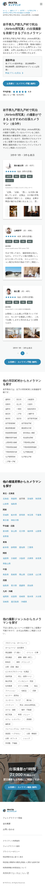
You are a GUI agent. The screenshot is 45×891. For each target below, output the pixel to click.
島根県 (14, 574)
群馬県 (22, 515)
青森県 (14, 498)
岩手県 (22, 10)
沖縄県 (24, 601)
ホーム (5, 10)
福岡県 (6, 596)
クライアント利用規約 (11, 841)
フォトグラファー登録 (12, 818)
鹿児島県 (15, 601)
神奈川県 (15, 520)
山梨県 (38, 531)
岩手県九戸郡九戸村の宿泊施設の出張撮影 (16, 13)
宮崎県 (6, 601)
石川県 (22, 531)
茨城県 (6, 515)
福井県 (30, 531)
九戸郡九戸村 (31, 10)
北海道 (6, 498)
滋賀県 (6, 558)
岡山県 (22, 574)
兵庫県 (30, 558)
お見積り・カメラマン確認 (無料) (22, 787)
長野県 (6, 536)
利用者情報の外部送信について (14, 868)
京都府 (14, 558)
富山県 (14, 531)
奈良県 (38, 558)
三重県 (30, 547)
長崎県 (22, 596)
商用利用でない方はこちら (14, 873)
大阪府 (22, 558)
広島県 (30, 574)
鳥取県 (6, 574)
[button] (8, 399)
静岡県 (14, 547)
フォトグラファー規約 (11, 846)
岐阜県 (6, 547)
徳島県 (6, 585)
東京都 (6, 520)
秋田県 (38, 498)
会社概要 (7, 823)
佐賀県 (14, 596)
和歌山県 (7, 563)
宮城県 (30, 498)
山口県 (38, 574)
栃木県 (14, 515)
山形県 (6, 504)
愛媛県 (22, 585)
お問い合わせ (8, 829)
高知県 (30, 585)
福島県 (14, 504)
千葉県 (38, 515)
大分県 (38, 596)
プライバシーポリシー (11, 851)
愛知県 (22, 547)
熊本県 (30, 596)
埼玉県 (30, 515)
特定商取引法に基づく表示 (13, 857)
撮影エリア (13, 10)
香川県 (14, 585)
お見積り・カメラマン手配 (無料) (21, 83)
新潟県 (6, 531)
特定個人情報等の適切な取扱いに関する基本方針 (21, 862)
